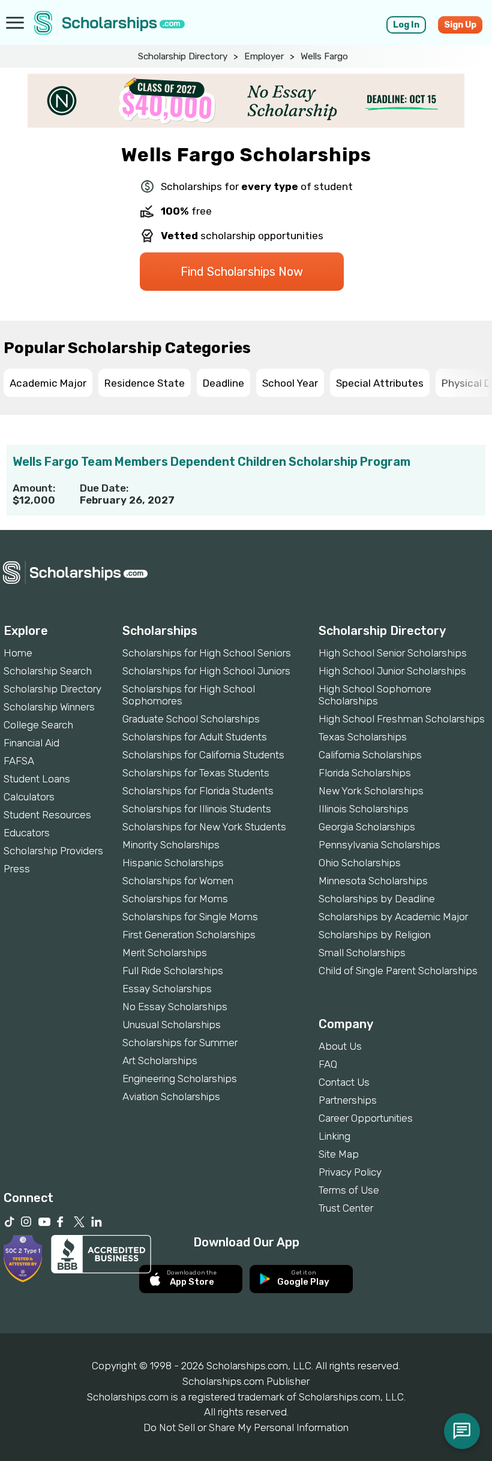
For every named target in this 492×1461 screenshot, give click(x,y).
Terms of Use (349, 1190)
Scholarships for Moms (175, 899)
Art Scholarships (159, 1061)
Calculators (29, 797)
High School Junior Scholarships (392, 671)
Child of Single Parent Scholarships (398, 971)
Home (18, 653)
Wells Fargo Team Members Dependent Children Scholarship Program (211, 461)
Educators (27, 833)
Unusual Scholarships (171, 1025)
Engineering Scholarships (179, 1079)
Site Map (339, 1154)
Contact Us (344, 1082)
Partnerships (348, 1100)
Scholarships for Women (177, 881)
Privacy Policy (350, 1172)
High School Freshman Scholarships (402, 719)
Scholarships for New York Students (204, 827)
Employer (264, 56)
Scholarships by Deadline (377, 899)
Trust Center (346, 1208)
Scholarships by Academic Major (393, 917)
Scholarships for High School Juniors (206, 671)
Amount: (34, 488)
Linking (334, 1136)
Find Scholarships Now (242, 271)
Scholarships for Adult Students (194, 737)
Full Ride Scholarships (172, 971)
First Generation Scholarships (189, 935)
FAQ (328, 1064)
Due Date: (104, 488)
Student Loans (37, 779)
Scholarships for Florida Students (198, 791)
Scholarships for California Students (203, 755)
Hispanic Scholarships (173, 863)
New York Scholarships (371, 791)
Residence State (144, 383)
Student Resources (47, 815)
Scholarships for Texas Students (195, 773)
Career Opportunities (366, 1118)
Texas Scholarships (363, 737)
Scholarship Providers (53, 851)
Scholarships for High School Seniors (206, 653)
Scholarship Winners (49, 707)
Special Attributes (380, 383)
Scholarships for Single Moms (190, 917)
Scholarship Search (48, 671)
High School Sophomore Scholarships (375, 695)
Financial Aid (31, 743)
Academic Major (48, 383)
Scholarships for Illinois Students (196, 809)
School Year (290, 383)
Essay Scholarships (167, 989)
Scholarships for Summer (180, 1043)
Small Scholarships (362, 953)
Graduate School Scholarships (191, 719)
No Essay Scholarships (174, 1007)
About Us (340, 1046)
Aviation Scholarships (171, 1096)
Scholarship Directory (182, 56)
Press (17, 869)
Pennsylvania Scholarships (379, 845)
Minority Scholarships (171, 845)
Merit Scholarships (164, 953)
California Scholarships (370, 755)
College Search (38, 725)
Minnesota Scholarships (373, 881)
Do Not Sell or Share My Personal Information (246, 1427)
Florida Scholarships (365, 773)
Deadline (223, 383)
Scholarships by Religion (375, 935)
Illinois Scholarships (364, 809)
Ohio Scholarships (360, 863)
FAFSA (19, 761)
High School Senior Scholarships (393, 653)
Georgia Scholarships (367, 827)
